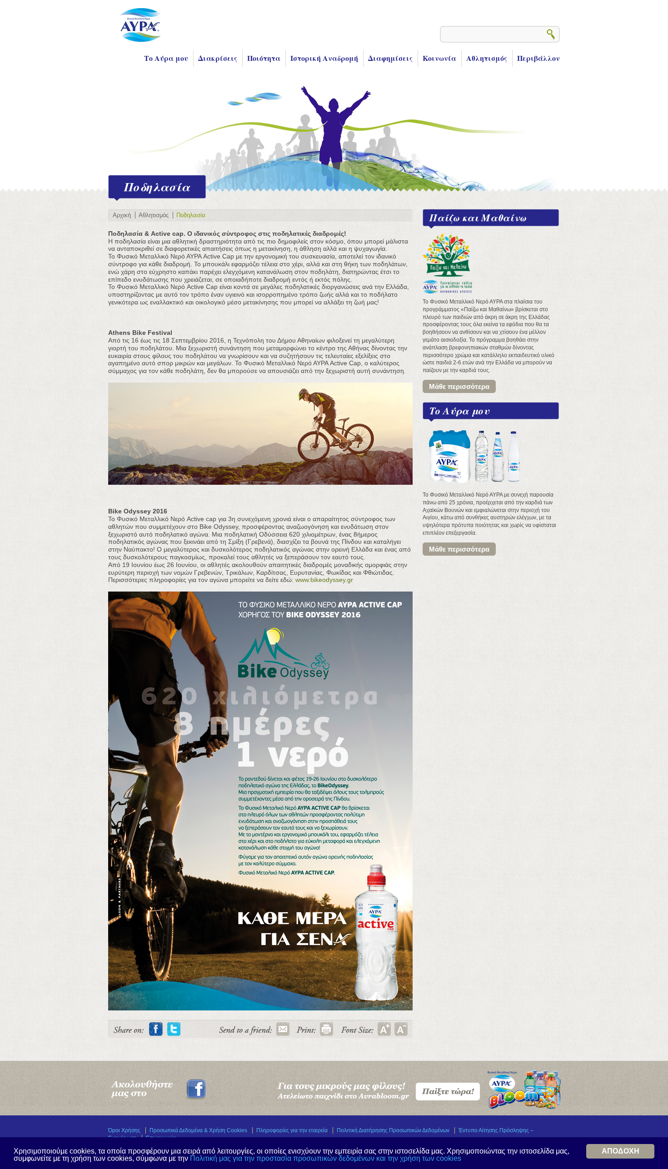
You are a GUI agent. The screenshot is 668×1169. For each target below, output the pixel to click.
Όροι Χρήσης (124, 1130)
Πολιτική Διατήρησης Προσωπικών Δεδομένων (393, 1130)
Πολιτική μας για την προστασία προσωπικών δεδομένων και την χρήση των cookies (325, 1158)
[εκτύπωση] (326, 1029)
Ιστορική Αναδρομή (324, 58)
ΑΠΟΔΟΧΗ (620, 1151)
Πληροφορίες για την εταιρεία (292, 1130)
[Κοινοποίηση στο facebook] (156, 1029)
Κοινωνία (439, 58)
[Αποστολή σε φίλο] (282, 1029)
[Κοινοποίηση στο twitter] (174, 1029)
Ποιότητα (263, 58)
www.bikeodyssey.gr (324, 579)
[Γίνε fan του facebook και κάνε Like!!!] (157, 1099)
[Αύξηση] (384, 1029)
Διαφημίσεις (390, 58)
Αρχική (122, 215)
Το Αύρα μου (166, 58)
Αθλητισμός (486, 58)
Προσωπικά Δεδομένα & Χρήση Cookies (198, 1130)
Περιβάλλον (538, 58)
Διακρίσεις (217, 58)
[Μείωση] (401, 1029)
